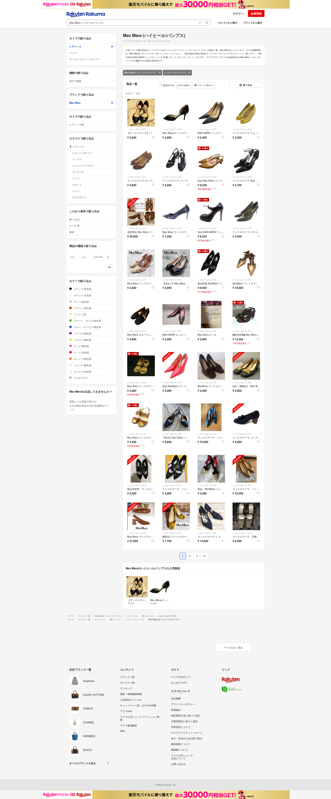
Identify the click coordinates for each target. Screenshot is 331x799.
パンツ (75, 178)
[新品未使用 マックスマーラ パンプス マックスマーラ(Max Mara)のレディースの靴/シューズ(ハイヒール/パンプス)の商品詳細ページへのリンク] (141, 469)
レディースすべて (81, 153)
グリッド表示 (204, 85)
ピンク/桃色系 (81, 346)
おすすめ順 (183, 85)
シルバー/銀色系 (82, 365)
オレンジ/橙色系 (82, 358)
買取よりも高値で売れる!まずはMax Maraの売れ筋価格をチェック (89, 405)
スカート (77, 184)
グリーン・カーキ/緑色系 (87, 320)
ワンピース (78, 172)
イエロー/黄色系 (82, 340)
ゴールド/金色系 (82, 371)
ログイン (238, 13)
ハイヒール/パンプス (175, 72)
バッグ (75, 191)
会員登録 (256, 13)
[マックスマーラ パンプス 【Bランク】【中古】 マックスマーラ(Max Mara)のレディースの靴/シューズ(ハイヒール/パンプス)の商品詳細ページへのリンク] (176, 160)
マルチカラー (80, 377)
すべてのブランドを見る (82, 763)
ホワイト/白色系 (82, 295)
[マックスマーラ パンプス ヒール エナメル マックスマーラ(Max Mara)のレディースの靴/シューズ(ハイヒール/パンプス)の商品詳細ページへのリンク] (246, 469)
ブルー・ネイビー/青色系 (87, 327)
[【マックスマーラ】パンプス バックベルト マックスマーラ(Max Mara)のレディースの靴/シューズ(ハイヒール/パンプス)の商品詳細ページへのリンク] (141, 112)
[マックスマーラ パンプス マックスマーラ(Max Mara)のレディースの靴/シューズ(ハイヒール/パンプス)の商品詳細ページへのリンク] (211, 417)
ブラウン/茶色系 (82, 308)
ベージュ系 (79, 314)
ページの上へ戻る (233, 647)
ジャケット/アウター (83, 165)
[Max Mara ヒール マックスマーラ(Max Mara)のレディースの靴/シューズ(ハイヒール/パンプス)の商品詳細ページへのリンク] (211, 314)
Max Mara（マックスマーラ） (140, 72)
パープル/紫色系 (82, 333)
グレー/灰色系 (81, 301)
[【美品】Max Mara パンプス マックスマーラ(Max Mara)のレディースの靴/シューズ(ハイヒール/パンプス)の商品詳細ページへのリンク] (176, 417)
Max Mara (75, 102)
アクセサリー (79, 197)
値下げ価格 (75, 81)
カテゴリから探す (227, 22)
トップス (77, 159)
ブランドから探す (252, 22)
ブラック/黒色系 (82, 289)
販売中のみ (168, 85)
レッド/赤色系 (81, 352)
